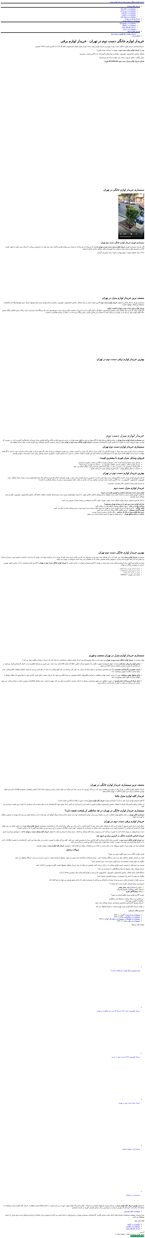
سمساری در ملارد (133, 921)
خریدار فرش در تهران (132, 19)
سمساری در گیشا (133, 1224)
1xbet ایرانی (136, 36)
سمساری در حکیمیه (133, 1226)
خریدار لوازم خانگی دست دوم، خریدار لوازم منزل (127, 2)
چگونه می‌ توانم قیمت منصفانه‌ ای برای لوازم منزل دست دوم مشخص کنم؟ (117, 861)
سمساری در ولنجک (129, 25)
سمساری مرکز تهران (132, 915)
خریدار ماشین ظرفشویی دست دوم (123, 34)
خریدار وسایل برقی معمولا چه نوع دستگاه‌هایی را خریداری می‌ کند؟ (120, 869)
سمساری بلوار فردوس (132, 1211)
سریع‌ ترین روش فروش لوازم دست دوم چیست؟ (126, 883)
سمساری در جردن (129, 29)
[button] (72, 854)
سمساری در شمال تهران (131, 21)
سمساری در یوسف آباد (128, 23)
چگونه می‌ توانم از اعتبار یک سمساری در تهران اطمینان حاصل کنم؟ (120, 876)
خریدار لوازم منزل (133, 6)
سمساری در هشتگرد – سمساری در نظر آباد (124, 919)
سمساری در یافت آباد (128, 9)
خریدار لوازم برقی (133, 31)
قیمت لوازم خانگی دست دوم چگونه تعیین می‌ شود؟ (126, 854)
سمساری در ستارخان (128, 17)
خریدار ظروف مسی (128, 27)
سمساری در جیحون (129, 15)
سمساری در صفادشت (132, 917)
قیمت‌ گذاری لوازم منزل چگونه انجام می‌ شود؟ (127, 895)
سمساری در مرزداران (128, 11)
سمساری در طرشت (128, 13)
